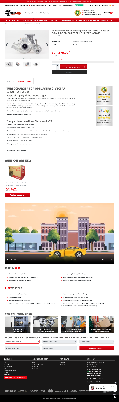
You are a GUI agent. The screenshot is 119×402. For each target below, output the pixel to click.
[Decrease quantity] (57, 68)
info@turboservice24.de (38, 5)
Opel (17, 24)
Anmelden (62, 362)
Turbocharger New (68, 20)
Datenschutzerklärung (10, 370)
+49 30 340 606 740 (95, 369)
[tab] (10, 81)
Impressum (7, 374)
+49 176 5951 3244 (55, 5)
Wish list (69, 72)
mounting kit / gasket (41, 20)
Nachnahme (35, 366)
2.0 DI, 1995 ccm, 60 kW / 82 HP (33, 24)
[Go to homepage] (5, 24)
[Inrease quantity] (57, 65)
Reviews (21, 81)
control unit (15, 20)
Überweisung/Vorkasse (38, 364)
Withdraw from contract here (15, 377)
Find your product (96, 348)
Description (11, 81)
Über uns (6, 364)
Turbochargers (55, 20)
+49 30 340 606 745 (95, 373)
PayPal (33, 362)
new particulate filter (100, 20)
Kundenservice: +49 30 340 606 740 (16, 5)
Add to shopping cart (73, 67)
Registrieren (63, 364)
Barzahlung (35, 368)
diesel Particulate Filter (84, 20)
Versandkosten (8, 366)
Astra (21, 24)
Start (5, 362)
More (111, 20)
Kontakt (6, 372)
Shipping (60, 59)
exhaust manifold (27, 20)
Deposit (29, 81)
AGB (5, 368)
